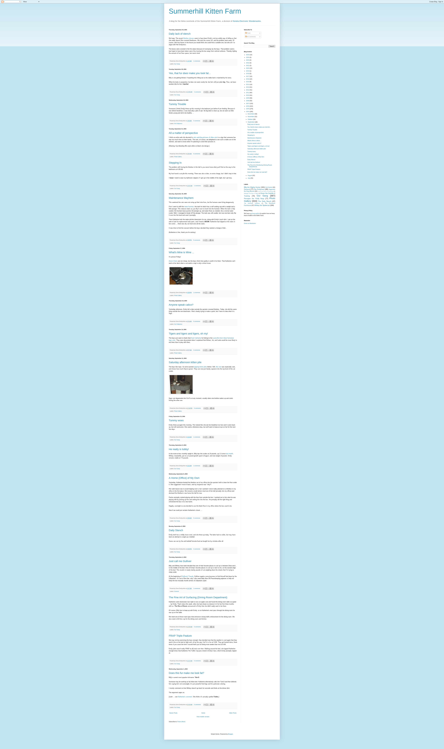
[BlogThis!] (206, 61)
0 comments (196, 153)
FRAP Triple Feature (180, 635)
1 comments (196, 61)
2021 (248, 65)
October (250, 119)
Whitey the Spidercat (262, 205)
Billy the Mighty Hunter (252, 187)
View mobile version (203, 717)
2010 (248, 95)
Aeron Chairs (173, 261)
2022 (248, 63)
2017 (248, 76)
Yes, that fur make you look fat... (190, 73)
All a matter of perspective (183, 133)
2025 (248, 55)
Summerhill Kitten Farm (205, 11)
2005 (248, 109)
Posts (248, 33)
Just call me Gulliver (180, 561)
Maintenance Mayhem (181, 197)
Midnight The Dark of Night (251, 193)
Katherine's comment (185, 697)
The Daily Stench (264, 201)
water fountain (189, 206)
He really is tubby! (179, 449)
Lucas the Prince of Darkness (265, 191)
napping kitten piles (200, 367)
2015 (248, 82)
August (250, 175)
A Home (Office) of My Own (184, 477)
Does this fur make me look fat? (186, 673)
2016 (248, 79)
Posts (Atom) (181, 721)
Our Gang (177, 64)
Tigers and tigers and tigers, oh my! (188, 333)
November (251, 116)
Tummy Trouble (177, 104)
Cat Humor (268, 187)
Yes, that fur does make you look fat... (259, 127)
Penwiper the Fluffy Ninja (254, 198)
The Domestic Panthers (252, 203)
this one (218, 367)
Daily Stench (176, 530)
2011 (248, 92)
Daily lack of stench (180, 33)
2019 (248, 71)
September (251, 122)
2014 (248, 84)
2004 (248, 111)
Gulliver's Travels (187, 576)
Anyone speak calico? (181, 304)
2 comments (196, 120)
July (249, 178)
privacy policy (255, 213)
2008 (248, 101)
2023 (248, 60)
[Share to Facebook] (210, 61)
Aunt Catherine (196, 338)
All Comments (251, 37)
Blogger (230, 734)
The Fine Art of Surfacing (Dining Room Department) (198, 597)
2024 (248, 57)
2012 (248, 90)
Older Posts (232, 713)
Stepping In (175, 162)
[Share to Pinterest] (213, 61)
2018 (248, 73)
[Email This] (204, 61)
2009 (248, 98)
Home (203, 713)
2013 (248, 87)
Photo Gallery (178, 156)
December (251, 114)
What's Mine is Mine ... (181, 252)
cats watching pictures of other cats (205, 137)
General (176, 591)
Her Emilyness (178, 123)
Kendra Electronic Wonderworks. (247, 21)
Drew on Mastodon (250, 223)
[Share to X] (208, 61)
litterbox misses (188, 38)
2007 (248, 103)
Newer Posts (173, 713)
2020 (248, 68)
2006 (248, 106)
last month (229, 453)
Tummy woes (176, 420)
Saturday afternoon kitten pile (185, 362)
